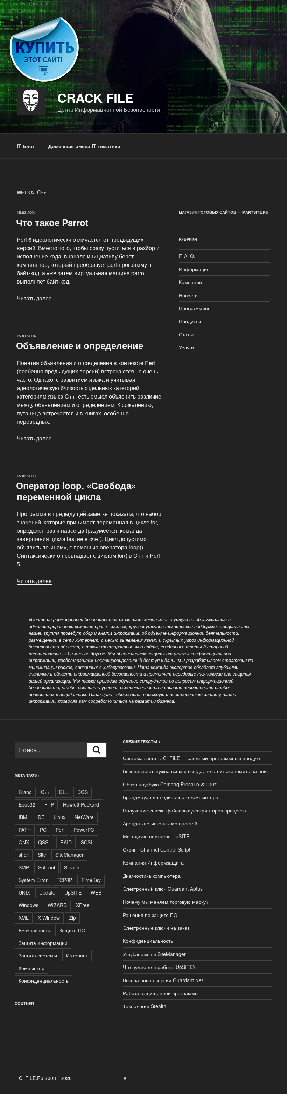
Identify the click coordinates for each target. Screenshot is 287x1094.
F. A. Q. (187, 256)
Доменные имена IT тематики (84, 146)
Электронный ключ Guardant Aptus (163, 888)
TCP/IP (64, 879)
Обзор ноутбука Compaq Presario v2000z (170, 784)
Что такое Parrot (52, 222)
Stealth (71, 867)
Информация (194, 268)
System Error (33, 879)
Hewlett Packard (81, 804)
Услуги (186, 347)
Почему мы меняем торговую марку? (166, 901)
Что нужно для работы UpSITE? (159, 966)
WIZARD (57, 905)
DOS (82, 791)
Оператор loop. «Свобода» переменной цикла (76, 491)
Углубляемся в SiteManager (154, 953)
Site (42, 854)
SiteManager (69, 854)
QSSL (44, 842)
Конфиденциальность (44, 980)
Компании (190, 281)
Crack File (95, 97)
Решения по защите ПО (150, 914)
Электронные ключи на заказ (156, 927)
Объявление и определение (79, 345)
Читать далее (34, 298)
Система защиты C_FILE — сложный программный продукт (191, 757)
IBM (23, 817)
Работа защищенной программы (160, 993)
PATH (25, 829)
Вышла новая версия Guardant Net (163, 980)
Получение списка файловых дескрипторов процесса (184, 810)
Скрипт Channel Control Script (156, 849)
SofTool (46, 867)
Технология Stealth (144, 1005)
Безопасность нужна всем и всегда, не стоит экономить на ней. (195, 770)
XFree (83, 905)
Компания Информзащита (153, 862)
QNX (24, 842)
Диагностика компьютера (152, 875)
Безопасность (34, 930)
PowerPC (84, 829)
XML (24, 917)
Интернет (77, 955)
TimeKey (91, 879)
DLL (63, 791)
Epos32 (27, 804)
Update (47, 892)
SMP (24, 867)
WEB (96, 892)
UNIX (24, 892)
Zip (72, 917)
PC (43, 829)
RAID (66, 842)
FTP (49, 804)
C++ (45, 791)
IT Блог (26, 146)
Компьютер (31, 967)
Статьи (187, 334)
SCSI (86, 842)
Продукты (190, 321)
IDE (40, 817)
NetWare (84, 817)
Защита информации (43, 942)
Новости (188, 295)
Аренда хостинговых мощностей (160, 823)
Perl (60, 829)
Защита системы (38, 955)
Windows (28, 905)
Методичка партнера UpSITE (156, 836)
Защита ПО (72, 930)
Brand (25, 791)
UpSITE (73, 892)
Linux (59, 817)
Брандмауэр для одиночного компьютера (170, 797)
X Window (49, 917)
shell (24, 854)
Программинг (194, 308)
